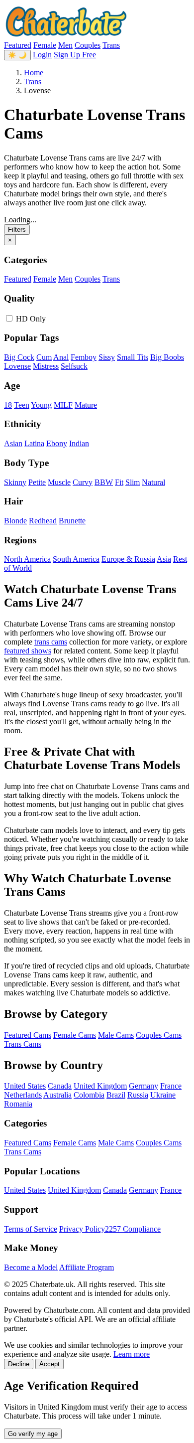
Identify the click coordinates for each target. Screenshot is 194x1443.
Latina (34, 443)
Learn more (131, 1354)
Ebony (56, 443)
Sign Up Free (75, 54)
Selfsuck (74, 366)
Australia (57, 1095)
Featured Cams (27, 1035)
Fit (119, 482)
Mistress (46, 366)
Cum (44, 357)
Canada (60, 1086)
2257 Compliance (133, 1229)
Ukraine (163, 1095)
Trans (111, 45)
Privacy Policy (82, 1229)
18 (8, 405)
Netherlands (23, 1095)
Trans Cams (22, 1044)
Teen (21, 405)
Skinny (15, 482)
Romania (18, 1104)
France (171, 1086)
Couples (87, 45)
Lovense (17, 366)
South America (76, 559)
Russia (137, 1095)
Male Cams (116, 1035)
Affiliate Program (86, 1267)
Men (65, 45)
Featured (17, 45)
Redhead (43, 520)
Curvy (83, 482)
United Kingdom (100, 1086)
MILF (63, 405)
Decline (18, 1364)
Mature (86, 405)
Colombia (89, 1095)
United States (25, 1086)
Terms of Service (30, 1229)
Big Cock (19, 357)
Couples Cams (159, 1035)
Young (41, 405)
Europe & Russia (128, 559)
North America (27, 559)
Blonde (15, 520)
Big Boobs (167, 357)
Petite (37, 482)
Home (33, 72)
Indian (79, 443)
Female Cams (74, 1035)
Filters (17, 229)
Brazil (115, 1095)
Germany (143, 1086)
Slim (132, 482)
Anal (61, 357)
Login (42, 54)
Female (44, 45)
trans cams (50, 642)
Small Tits (132, 357)
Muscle (59, 482)
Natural (153, 482)
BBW (104, 482)
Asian (13, 443)
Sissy (106, 357)
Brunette (72, 520)
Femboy (84, 357)
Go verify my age (33, 1434)
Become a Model (31, 1267)
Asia (164, 559)
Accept (49, 1364)
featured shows (27, 650)
